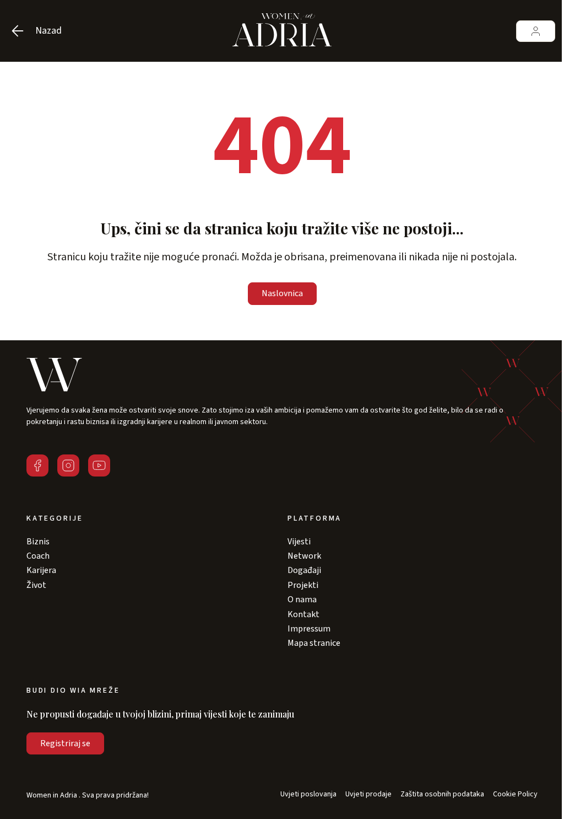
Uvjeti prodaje (368, 794)
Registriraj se (65, 743)
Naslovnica (282, 293)
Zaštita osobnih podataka (442, 794)
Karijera (41, 570)
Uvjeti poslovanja (308, 794)
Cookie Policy (515, 794)
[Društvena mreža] (37, 465)
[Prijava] (535, 31)
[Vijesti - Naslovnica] (282, 31)
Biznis (38, 542)
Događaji (304, 570)
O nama (302, 599)
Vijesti (299, 542)
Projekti (303, 585)
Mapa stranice (314, 643)
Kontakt (303, 614)
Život (36, 585)
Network (304, 556)
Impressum (309, 629)
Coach (38, 556)
